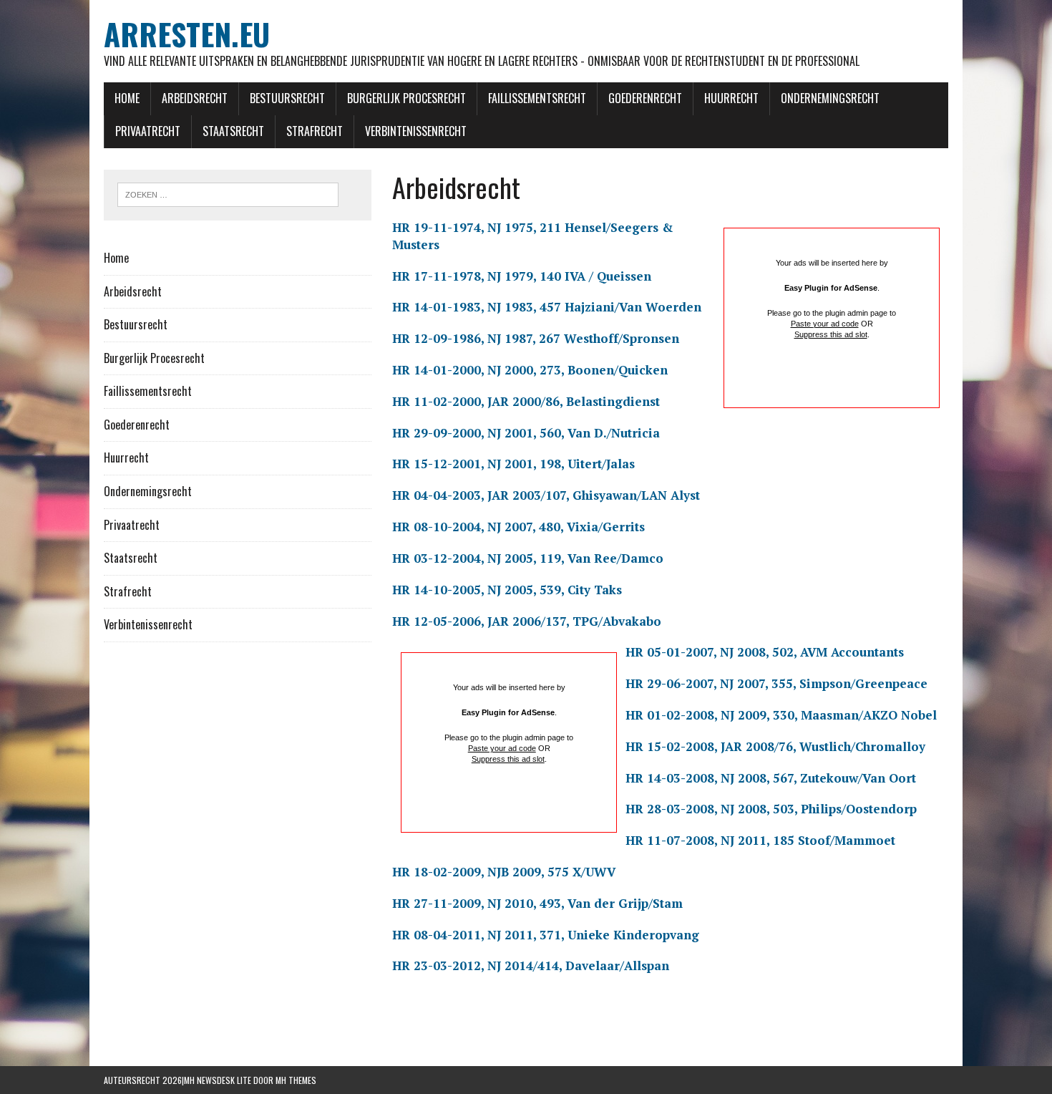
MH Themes (296, 1080)
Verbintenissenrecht (416, 131)
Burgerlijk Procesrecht (406, 98)
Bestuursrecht (287, 98)
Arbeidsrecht (195, 98)
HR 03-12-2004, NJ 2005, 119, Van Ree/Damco (527, 558)
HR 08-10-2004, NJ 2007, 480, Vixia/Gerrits (518, 526)
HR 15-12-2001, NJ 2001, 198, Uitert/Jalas (513, 463)
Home (127, 98)
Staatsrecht (233, 131)
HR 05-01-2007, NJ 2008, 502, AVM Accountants (764, 652)
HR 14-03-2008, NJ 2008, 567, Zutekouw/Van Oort (770, 778)
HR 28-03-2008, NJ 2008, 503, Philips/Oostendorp (771, 808)
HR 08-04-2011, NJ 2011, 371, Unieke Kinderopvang (545, 934)
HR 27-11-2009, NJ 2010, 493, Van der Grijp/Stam (537, 903)
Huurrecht (731, 98)
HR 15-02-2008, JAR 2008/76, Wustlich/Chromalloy (775, 746)
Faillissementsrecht (537, 98)
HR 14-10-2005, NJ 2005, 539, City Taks (507, 589)
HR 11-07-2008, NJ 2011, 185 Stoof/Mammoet (760, 840)
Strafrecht (314, 131)
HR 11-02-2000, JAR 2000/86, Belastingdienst (526, 401)
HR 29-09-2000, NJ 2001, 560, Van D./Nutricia (526, 433)
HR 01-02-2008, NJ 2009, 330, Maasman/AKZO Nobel (781, 715)
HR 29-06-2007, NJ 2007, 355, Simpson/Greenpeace (776, 683)
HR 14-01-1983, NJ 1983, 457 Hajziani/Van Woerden (546, 307)
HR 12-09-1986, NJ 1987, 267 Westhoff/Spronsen (535, 338)
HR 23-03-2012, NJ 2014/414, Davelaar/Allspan (530, 965)
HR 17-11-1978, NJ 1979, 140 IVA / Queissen (521, 276)
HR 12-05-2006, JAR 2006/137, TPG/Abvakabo (526, 621)
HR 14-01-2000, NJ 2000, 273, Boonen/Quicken (530, 370)
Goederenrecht (645, 98)
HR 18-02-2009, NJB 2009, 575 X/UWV (503, 871)
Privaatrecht (147, 131)
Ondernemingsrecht (830, 98)
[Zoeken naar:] (228, 193)
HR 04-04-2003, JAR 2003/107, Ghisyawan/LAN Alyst (546, 495)
